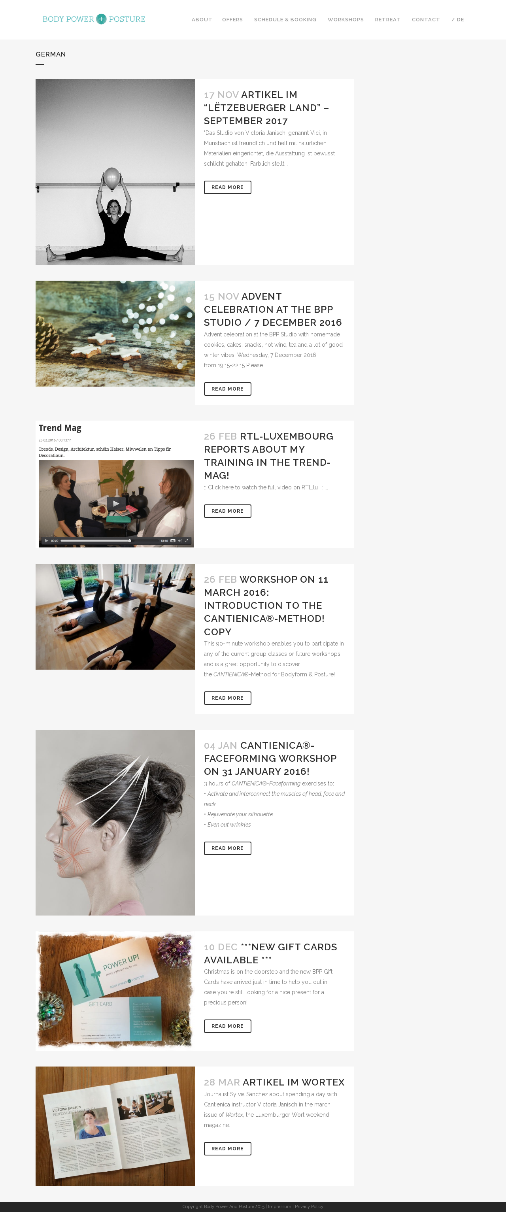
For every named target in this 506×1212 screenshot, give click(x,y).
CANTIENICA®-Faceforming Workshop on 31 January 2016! (270, 758)
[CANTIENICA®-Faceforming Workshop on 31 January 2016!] (115, 840)
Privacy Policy (309, 1206)
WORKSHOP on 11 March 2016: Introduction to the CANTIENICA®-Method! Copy (266, 606)
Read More (227, 187)
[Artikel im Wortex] (115, 1126)
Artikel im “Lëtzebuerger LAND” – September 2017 (266, 107)
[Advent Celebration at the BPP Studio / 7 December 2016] (115, 334)
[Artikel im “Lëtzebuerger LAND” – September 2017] (115, 198)
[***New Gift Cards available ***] (115, 991)
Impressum (279, 1206)
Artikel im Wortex (294, 1082)
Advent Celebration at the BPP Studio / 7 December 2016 (273, 309)
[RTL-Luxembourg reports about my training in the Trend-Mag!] (115, 484)
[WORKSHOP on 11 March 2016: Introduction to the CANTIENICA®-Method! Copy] (115, 617)
